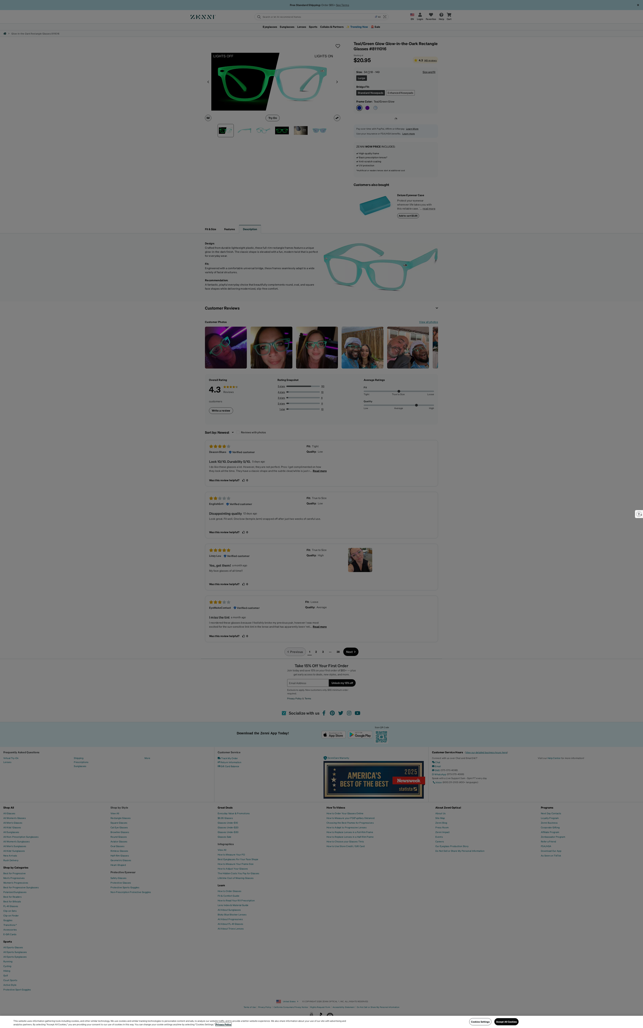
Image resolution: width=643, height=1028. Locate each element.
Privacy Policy (223, 1024)
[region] (321, 1022)
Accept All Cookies (506, 1021)
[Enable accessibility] (639, 514)
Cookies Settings (480, 1021)
